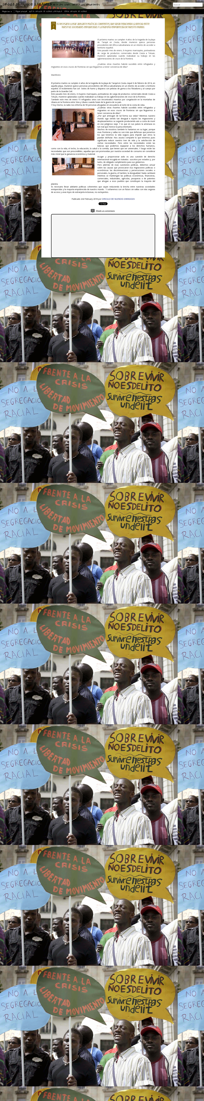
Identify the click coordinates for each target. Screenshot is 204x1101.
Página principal (21, 11)
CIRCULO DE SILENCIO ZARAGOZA (118, 199)
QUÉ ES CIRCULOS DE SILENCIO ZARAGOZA (45, 11)
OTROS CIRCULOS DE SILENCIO (75, 11)
